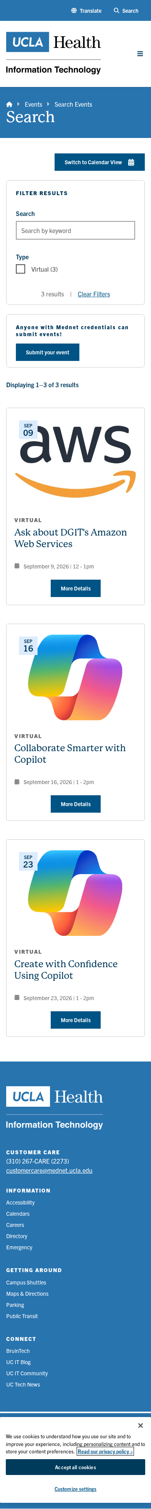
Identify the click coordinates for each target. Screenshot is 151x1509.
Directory (16, 1235)
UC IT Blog (18, 1361)
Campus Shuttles (26, 1282)
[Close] (140, 1425)
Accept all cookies (75, 1467)
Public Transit (22, 1315)
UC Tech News (23, 1384)
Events (33, 104)
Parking (15, 1304)
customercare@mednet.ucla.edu (49, 1170)
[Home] (9, 104)
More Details (76, 588)
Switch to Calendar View (93, 161)
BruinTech (18, 1350)
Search (25, 213)
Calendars (17, 1213)
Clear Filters (94, 294)
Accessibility (20, 1202)
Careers (15, 1224)
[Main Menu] (140, 53)
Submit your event (47, 352)
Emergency (19, 1247)
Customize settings (75, 1488)
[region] (75, 1460)
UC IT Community (27, 1372)
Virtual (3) (44, 269)
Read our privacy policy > (105, 1451)
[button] (86, 11)
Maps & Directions (27, 1293)
